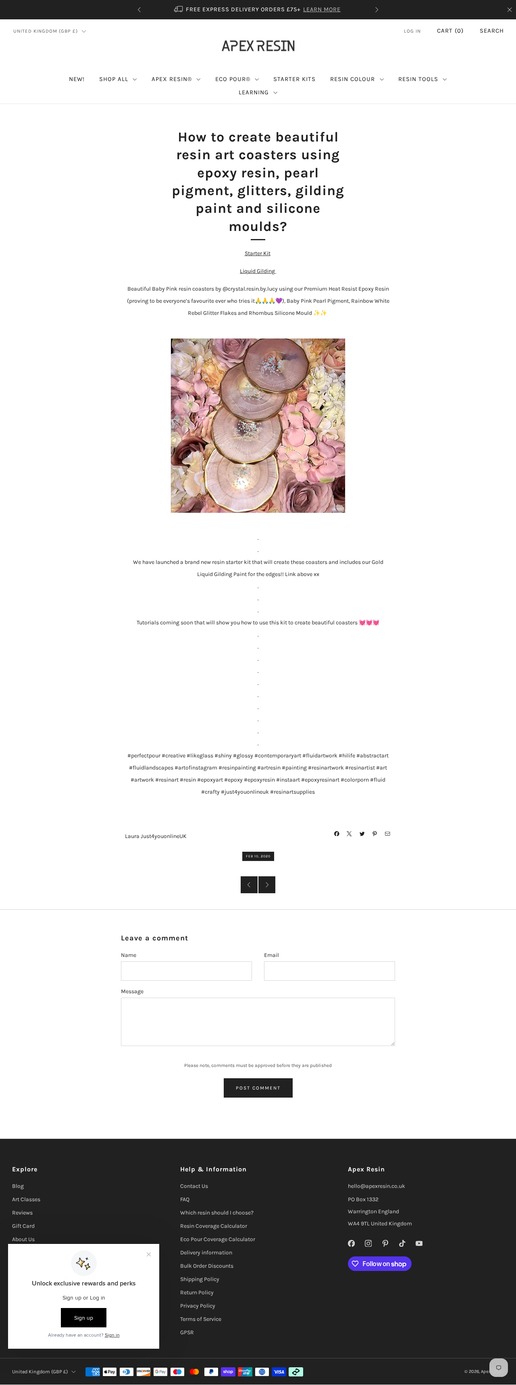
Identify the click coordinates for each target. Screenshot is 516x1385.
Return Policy (197, 1292)
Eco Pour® (232, 79)
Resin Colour (352, 79)
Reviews (22, 1212)
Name (128, 955)
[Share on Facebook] (337, 834)
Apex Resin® (172, 79)
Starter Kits (294, 79)
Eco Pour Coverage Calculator (217, 1239)
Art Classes (26, 1199)
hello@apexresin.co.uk (376, 1186)
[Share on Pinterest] (375, 834)
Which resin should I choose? (217, 1212)
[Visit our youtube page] (419, 1243)
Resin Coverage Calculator (213, 1226)
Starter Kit (257, 253)
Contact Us (194, 1186)
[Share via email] (387, 834)
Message (132, 991)
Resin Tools (418, 79)
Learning (254, 92)
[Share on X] (349, 834)
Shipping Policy (199, 1279)
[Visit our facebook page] (351, 1243)
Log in (412, 31)
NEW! (77, 79)
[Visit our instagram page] (368, 1243)
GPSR (187, 1332)
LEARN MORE (322, 9)
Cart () (450, 30)
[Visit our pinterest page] (385, 1243)
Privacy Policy (197, 1305)
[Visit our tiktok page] (402, 1243)
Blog (18, 1186)
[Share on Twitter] (362, 834)
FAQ (184, 1199)
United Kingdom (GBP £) (45, 31)
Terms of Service (200, 1319)
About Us (23, 1239)
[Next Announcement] (377, 9)
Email (271, 955)
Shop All (113, 79)
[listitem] (258, 9)
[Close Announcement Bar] (509, 9)
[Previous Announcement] (139, 9)
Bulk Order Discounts (206, 1265)
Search (492, 30)
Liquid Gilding (258, 271)
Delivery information (206, 1252)
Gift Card (23, 1226)
